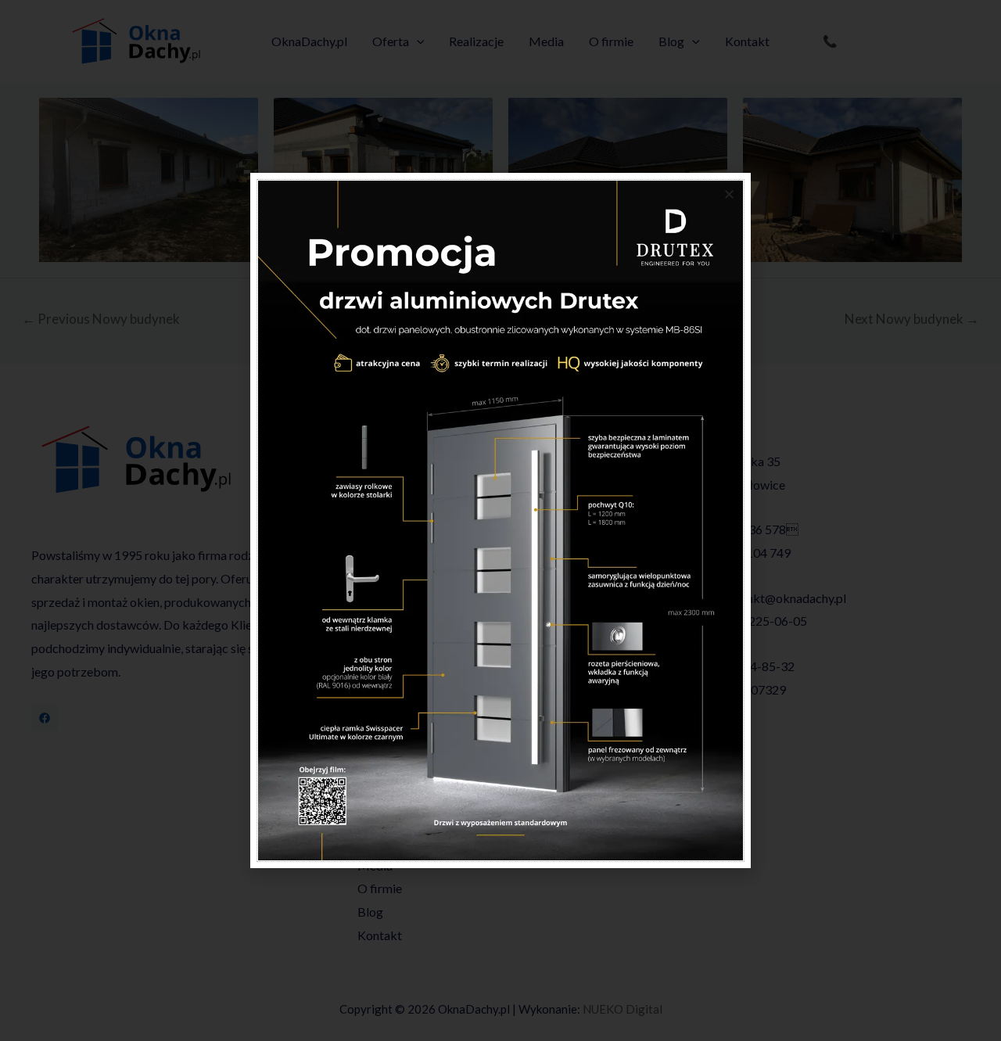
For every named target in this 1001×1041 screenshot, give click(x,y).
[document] (500, 520)
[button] (729, 194)
